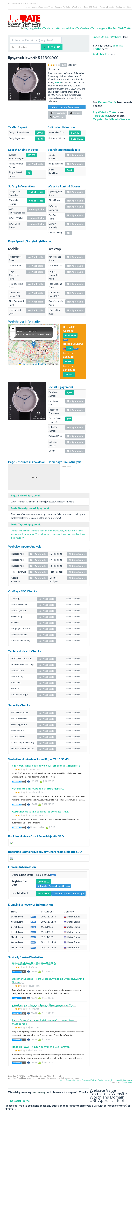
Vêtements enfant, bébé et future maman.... (38, 788)
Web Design (77, 6)
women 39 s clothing (20, 530)
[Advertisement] (112, 76)
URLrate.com (126, 1082)
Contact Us (120, 6)
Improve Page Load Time (42, 6)
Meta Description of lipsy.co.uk (30, 508)
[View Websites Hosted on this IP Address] (66, 339)
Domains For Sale (62, 6)
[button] (33, 344)
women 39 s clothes (36, 534)
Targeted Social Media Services (111, 119)
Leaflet (24, 363)
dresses (71, 534)
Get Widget (58, 117)
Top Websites (103, 1080)
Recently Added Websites (121, 1080)
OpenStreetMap (39, 363)
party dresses (53, 534)
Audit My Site (101, 54)
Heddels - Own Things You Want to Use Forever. (40, 1046)
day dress (80, 534)
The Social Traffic (19, 1100)
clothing (14, 537)
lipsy (21, 537)
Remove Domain (107, 6)
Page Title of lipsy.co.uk (25, 495)
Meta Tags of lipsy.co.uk (26, 524)
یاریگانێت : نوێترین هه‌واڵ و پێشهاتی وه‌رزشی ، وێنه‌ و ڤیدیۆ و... (44, 1005)
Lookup (53, 47)
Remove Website (73, 1080)
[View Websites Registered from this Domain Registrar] (53, 874)
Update (76, 113)
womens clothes (55, 530)
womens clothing (39, 530)
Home (27, 6)
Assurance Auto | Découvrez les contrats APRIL (40, 811)
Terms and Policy (89, 1080)
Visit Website (58, 113)
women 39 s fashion (73, 530)
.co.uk (58, 82)
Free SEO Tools (90, 6)
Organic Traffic (107, 102)
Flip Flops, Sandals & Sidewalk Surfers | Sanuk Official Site (46, 765)
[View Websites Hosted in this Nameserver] (33, 916)
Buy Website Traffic (105, 112)
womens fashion (18, 534)
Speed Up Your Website (107, 36)
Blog (129, 6)
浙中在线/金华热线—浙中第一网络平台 (34, 963)
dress (63, 534)
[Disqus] (68, 1163)
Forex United (101, 115)
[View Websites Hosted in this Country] (76, 348)
